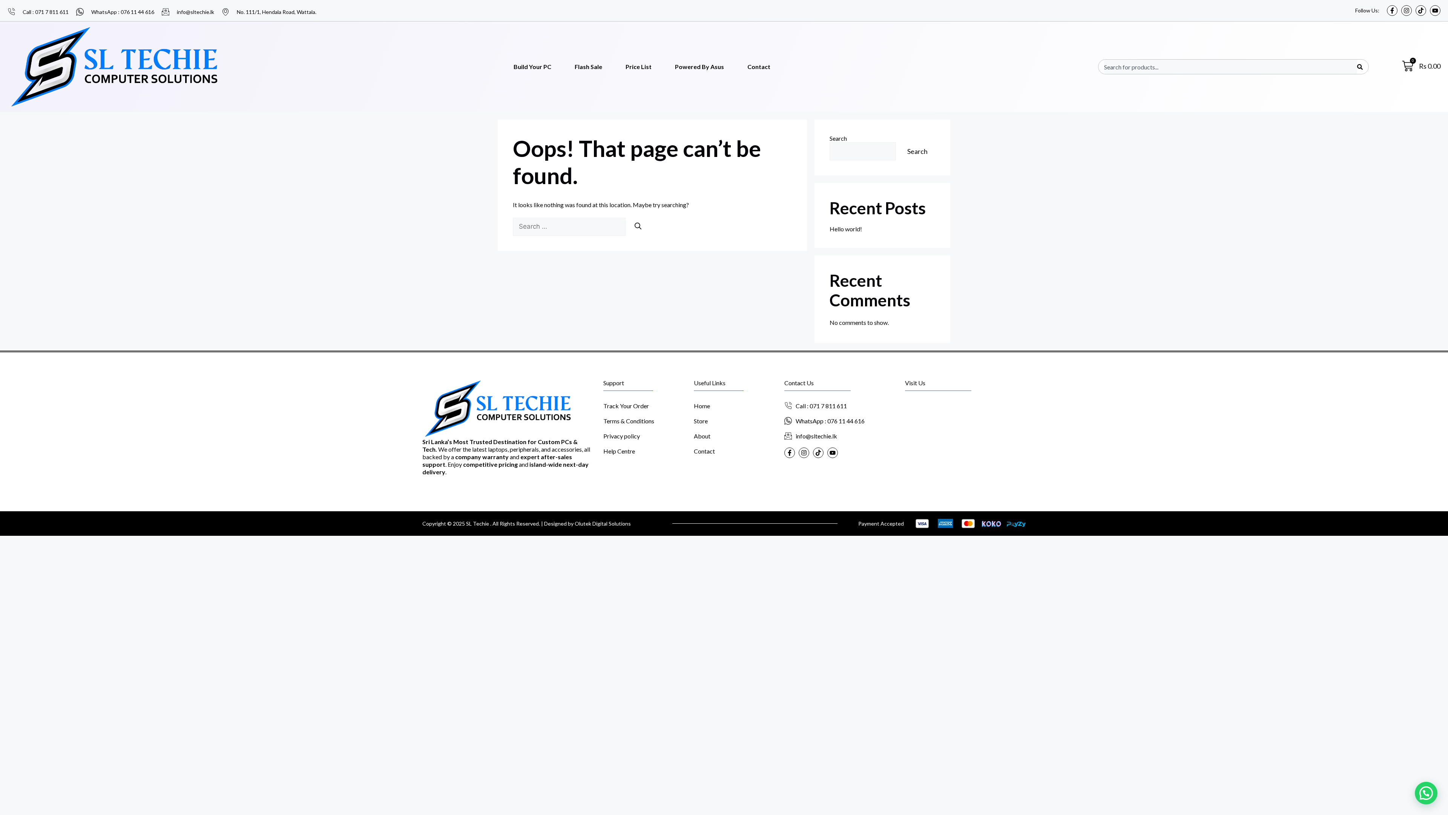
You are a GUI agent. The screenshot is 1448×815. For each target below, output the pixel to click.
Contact (758, 66)
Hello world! (846, 228)
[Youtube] (1435, 10)
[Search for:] (570, 226)
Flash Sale (588, 66)
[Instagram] (1406, 10)
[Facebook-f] (1392, 10)
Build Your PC (532, 66)
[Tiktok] (1421, 10)
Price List (639, 66)
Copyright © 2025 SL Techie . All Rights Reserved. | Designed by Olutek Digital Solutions (526, 523)
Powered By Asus (699, 66)
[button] (1426, 793)
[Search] (1360, 67)
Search (838, 138)
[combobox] (1230, 67)
